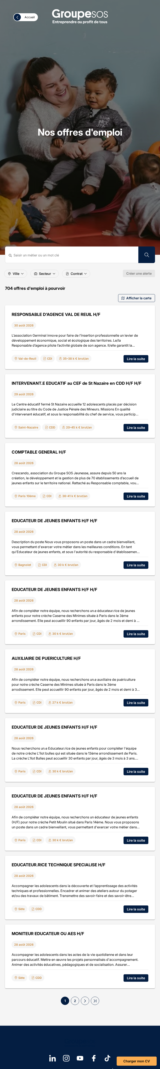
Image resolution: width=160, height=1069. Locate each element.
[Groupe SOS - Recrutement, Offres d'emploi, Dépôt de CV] (80, 16)
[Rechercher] (146, 254)
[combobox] (74, 255)
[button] (85, 1001)
